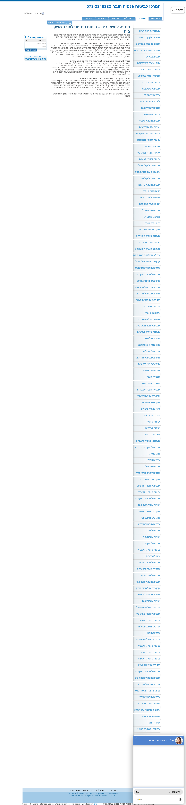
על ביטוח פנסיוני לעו (149, 626)
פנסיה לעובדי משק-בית (148, 614)
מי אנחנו (88, 18)
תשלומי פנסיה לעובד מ (148, 441)
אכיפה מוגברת (152, 217)
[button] (178, 10)
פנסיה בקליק (153, 56)
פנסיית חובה (153, 377)
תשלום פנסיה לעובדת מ (147, 249)
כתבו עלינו (128, 18)
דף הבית (102, 18)
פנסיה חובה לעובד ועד (148, 582)
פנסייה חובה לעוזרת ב (148, 569)
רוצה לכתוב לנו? (35, 57)
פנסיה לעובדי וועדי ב (149, 562)
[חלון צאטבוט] (158, 769)
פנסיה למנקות (152, 543)
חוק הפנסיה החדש (150, 479)
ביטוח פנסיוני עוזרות (149, 620)
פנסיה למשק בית (151, 88)
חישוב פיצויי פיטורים (149, 364)
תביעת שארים (152, 146)
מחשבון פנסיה (152, 313)
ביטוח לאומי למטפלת (148, 140)
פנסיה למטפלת (152, 95)
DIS (95, 804)
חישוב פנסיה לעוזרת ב (148, 293)
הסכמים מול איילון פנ (79, 795)
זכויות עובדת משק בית (148, 153)
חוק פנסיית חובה (151, 402)
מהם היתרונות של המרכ (147, 710)
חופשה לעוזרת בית (150, 197)
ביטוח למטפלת (152, 114)
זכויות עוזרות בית (151, 601)
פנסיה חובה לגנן (151, 466)
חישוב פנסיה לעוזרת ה (148, 357)
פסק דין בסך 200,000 (149, 76)
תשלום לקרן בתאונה (149, 37)
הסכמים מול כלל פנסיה (98, 795)
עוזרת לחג (154, 722)
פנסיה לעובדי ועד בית (148, 486)
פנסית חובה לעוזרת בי (148, 684)
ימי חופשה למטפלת (149, 204)
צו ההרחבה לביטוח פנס (147, 690)
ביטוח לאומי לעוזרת (149, 159)
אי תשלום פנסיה (151, 191)
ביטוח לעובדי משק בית (148, 133)
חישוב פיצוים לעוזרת (149, 594)
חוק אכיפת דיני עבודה (148, 63)
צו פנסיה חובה (152, 223)
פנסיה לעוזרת (152, 530)
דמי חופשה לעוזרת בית (148, 639)
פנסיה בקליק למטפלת (148, 165)
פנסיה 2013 (153, 460)
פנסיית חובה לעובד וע (148, 389)
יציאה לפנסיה (152, 428)
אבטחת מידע (75, 790)
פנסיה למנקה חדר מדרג (147, 447)
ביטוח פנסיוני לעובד (149, 69)
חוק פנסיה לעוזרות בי (149, 345)
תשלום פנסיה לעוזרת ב (148, 236)
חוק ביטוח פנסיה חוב (149, 511)
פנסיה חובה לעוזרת (150, 697)
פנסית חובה (153, 633)
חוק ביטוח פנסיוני (150, 518)
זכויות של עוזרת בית (149, 127)
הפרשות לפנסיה (151, 338)
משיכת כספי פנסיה (150, 383)
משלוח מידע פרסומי (86, 793)
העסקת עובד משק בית (148, 716)
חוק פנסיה (154, 453)
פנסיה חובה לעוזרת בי (148, 524)
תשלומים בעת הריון (149, 31)
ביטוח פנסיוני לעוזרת (149, 658)
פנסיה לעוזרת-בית (150, 575)
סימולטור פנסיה (151, 370)
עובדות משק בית (151, 306)
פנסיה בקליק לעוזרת (149, 178)
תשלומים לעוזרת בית (149, 319)
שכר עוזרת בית (152, 434)
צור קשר (115, 18)
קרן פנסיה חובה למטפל (147, 261)
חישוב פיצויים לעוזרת (148, 281)
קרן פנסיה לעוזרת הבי (148, 396)
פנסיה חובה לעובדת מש (147, 678)
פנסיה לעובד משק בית (148, 325)
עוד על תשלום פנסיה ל (148, 607)
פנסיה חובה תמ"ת (150, 210)
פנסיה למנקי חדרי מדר (148, 473)
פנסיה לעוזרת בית (150, 108)
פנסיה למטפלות (151, 351)
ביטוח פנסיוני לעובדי (149, 492)
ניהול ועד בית (153, 556)
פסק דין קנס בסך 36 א (148, 729)
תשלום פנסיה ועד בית (148, 332)
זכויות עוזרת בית (151, 537)
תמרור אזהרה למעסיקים (147, 50)
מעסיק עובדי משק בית (148, 703)
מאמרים (142, 18)
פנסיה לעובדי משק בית (148, 274)
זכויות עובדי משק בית (148, 242)
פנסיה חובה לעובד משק (147, 268)
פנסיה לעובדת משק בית (147, 498)
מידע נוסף (155, 18)
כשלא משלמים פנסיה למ (146, 255)
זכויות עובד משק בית (149, 505)
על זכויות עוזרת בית (150, 415)
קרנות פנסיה (153, 421)
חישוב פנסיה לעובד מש (147, 287)
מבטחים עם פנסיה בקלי (147, 172)
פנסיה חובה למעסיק (149, 120)
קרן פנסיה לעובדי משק (148, 588)
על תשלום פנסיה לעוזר (148, 300)
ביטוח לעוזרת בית (150, 82)
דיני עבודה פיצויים (150, 409)
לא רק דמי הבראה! (150, 101)
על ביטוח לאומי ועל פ (148, 665)
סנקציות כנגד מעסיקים (148, 44)
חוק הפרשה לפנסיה (149, 229)
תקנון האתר (100, 793)
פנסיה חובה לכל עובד (148, 185)
